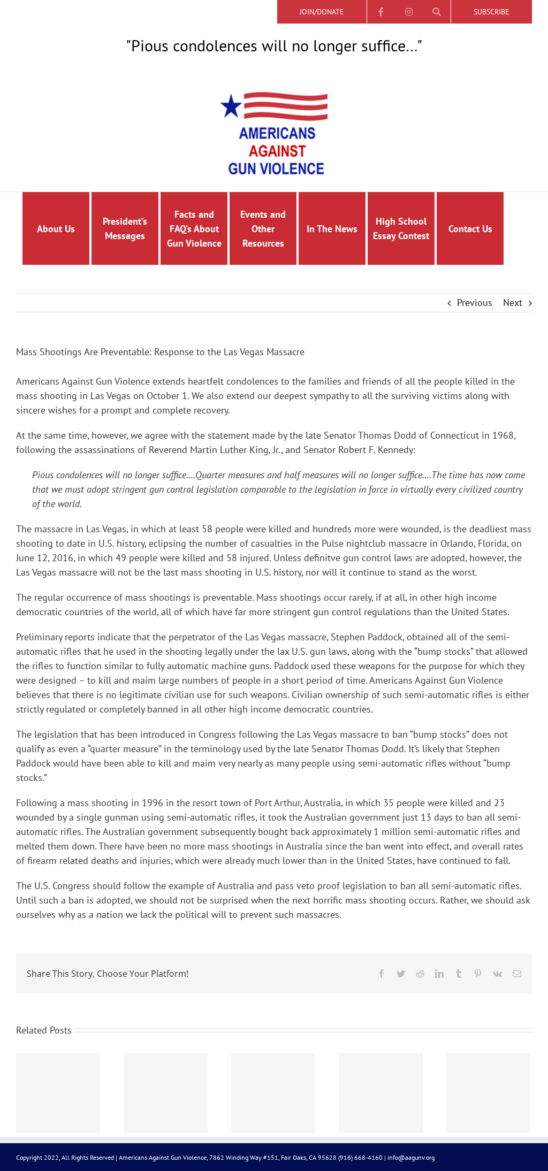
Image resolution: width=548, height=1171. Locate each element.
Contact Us (470, 229)
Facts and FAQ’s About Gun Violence (194, 228)
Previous (474, 302)
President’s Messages (125, 228)
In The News (332, 229)
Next (512, 302)
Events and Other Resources (263, 228)
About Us (56, 229)
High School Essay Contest (401, 228)
